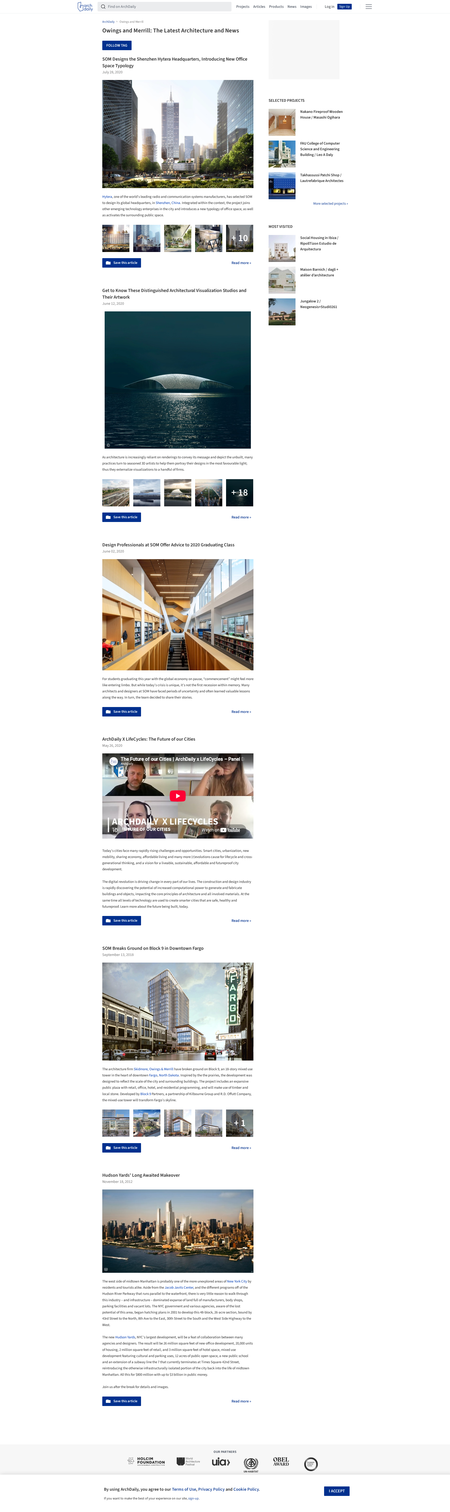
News (291, 6)
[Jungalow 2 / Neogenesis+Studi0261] (282, 311)
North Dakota (169, 1075)
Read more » (241, 262)
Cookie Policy (246, 1489)
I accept (337, 1491)
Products (276, 6)
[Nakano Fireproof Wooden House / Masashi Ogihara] (282, 122)
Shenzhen (163, 202)
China (175, 202)
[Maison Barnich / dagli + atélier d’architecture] (282, 280)
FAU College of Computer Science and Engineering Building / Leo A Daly (320, 149)
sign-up (193, 1498)
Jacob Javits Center (179, 1287)
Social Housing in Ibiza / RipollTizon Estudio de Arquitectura (319, 243)
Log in (329, 6)
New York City (237, 1281)
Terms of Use (184, 1489)
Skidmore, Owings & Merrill (153, 1069)
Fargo (153, 1075)
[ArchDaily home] (85, 6)
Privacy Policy (211, 1489)
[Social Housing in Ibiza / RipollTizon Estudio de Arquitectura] (282, 248)
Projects (242, 6)
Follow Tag (116, 45)
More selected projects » (330, 203)
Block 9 (145, 1094)
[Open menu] (369, 6)
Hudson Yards (125, 1337)
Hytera (107, 196)
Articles (259, 6)
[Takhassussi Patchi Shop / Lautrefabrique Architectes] (282, 185)
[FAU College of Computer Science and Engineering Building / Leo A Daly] (282, 154)
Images (306, 6)
